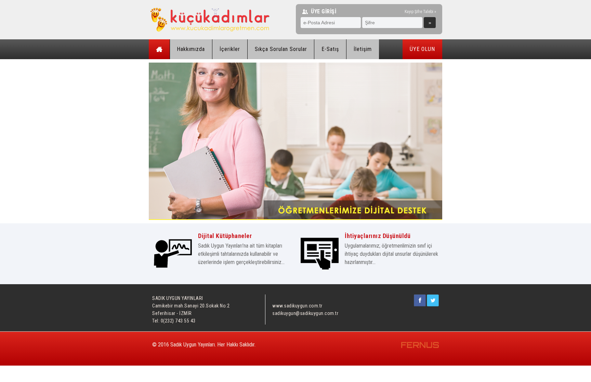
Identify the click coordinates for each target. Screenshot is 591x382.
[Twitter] (433, 304)
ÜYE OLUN (422, 49)
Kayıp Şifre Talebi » (420, 11)
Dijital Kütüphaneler (225, 235)
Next (453, 147)
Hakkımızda (191, 49)
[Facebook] (420, 304)
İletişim (363, 49)
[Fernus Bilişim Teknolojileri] (420, 347)
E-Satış (330, 49)
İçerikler (230, 49)
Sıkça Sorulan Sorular (281, 49)
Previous (138, 147)
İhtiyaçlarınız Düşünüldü (377, 235)
